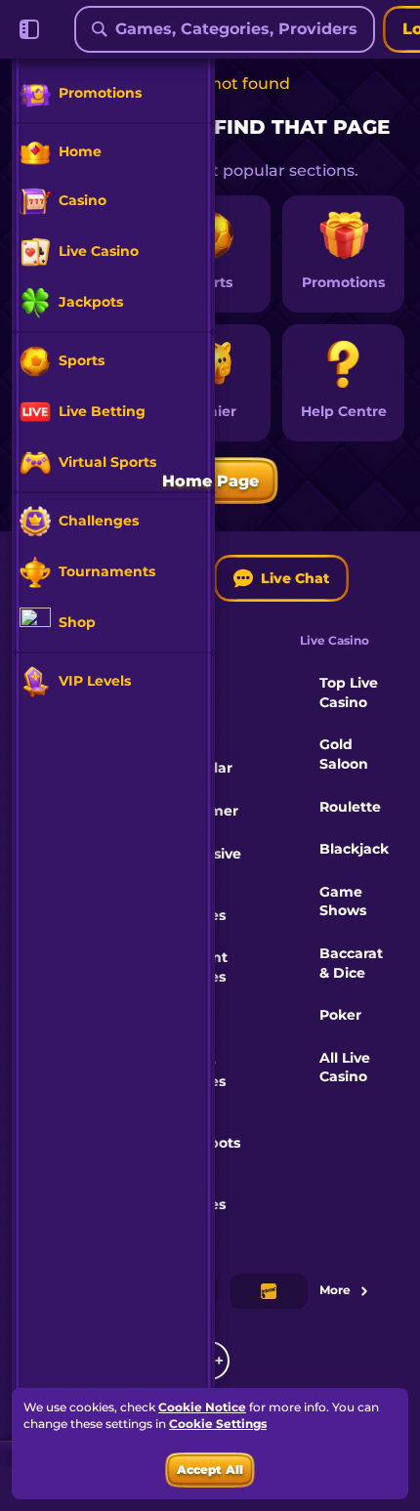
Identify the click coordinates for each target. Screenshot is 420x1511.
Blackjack (354, 849)
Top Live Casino (348, 692)
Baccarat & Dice (351, 963)
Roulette (350, 807)
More (335, 1289)
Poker (340, 1015)
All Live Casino (344, 1067)
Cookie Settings (218, 1424)
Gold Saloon (343, 754)
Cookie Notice (202, 1407)
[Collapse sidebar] (29, 29)
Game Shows (342, 901)
